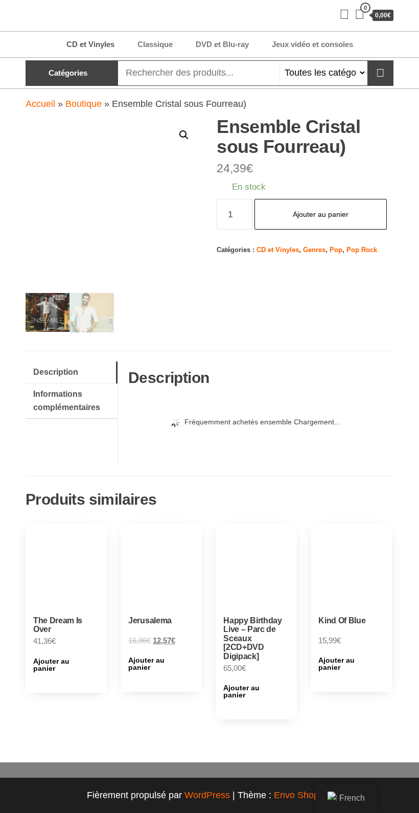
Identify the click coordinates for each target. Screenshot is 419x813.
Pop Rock (361, 250)
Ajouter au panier (320, 214)
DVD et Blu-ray (222, 44)
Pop (336, 250)
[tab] (72, 372)
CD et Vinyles (90, 44)
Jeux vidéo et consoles (312, 44)
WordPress (207, 795)
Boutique (83, 104)
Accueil (40, 104)
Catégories (68, 73)
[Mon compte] (344, 14)
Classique (155, 44)
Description (55, 371)
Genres (314, 250)
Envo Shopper (303, 795)
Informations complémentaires (66, 400)
